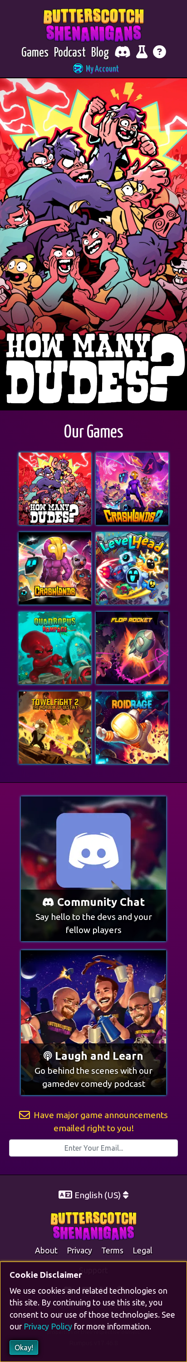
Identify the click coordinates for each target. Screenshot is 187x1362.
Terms (112, 1250)
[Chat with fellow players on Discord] (122, 53)
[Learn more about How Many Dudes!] (93, 244)
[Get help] (159, 53)
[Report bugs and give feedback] (142, 53)
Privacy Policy (48, 1327)
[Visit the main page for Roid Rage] (132, 697)
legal (142, 1250)
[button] (93, 69)
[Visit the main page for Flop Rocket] (132, 617)
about (46, 1250)
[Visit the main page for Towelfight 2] (55, 697)
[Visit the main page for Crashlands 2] (132, 458)
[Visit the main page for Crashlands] (55, 537)
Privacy (79, 1250)
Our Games (93, 432)
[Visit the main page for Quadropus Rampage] (55, 617)
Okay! (24, 1347)
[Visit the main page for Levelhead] (132, 537)
